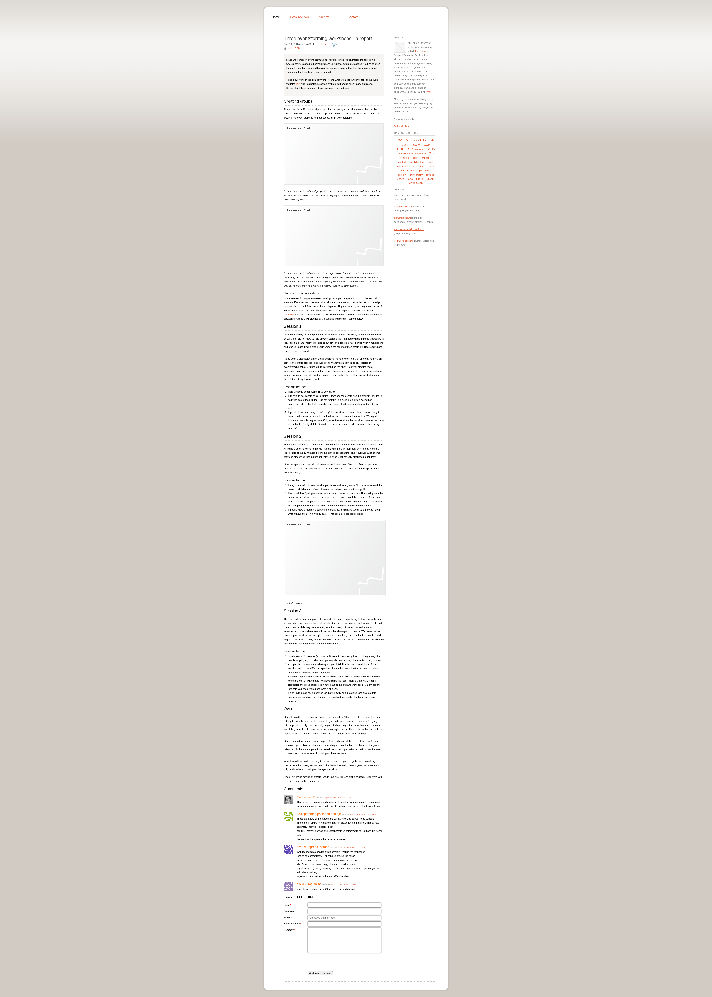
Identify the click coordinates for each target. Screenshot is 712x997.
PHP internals (415, 149)
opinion (402, 174)
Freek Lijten (323, 44)
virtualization (416, 183)
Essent (428, 92)
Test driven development (411, 153)
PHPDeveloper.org (403, 241)
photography (416, 174)
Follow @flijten (401, 126)
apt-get (425, 158)
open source (424, 170)
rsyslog (430, 174)
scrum (400, 178)
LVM (431, 140)
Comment (289, 930)
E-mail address (292, 923)
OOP (427, 144)
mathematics (407, 170)
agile (290, 48)
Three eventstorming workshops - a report (328, 38)
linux (431, 166)
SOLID (430, 149)
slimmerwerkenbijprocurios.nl (409, 229)
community (403, 166)
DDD (297, 48)
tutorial (419, 178)
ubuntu (430, 178)
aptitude (402, 162)
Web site (288, 917)
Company (289, 911)
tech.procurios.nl (402, 218)
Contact (353, 17)
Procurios (289, 314)
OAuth (416, 145)
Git (407, 140)
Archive (324, 17)
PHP (400, 149)
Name (287, 905)
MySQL (406, 145)
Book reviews (299, 17)
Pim (298, 84)
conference (419, 166)
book (430, 162)
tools (410, 178)
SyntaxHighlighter (403, 206)
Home (276, 17)
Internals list (419, 140)
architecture (417, 162)
